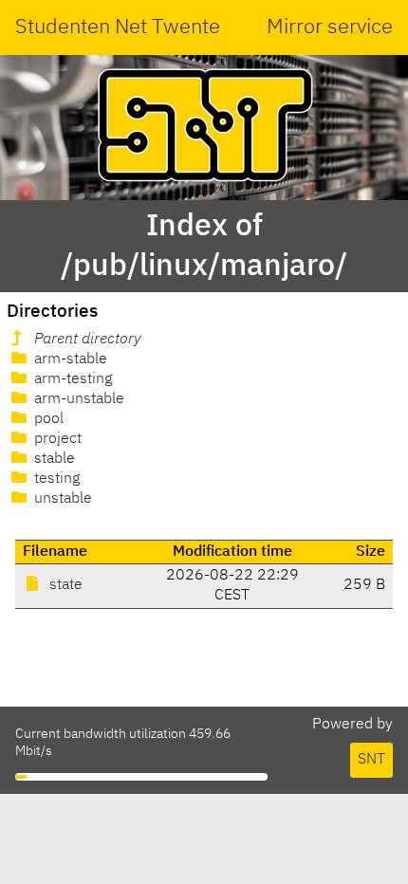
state (64, 585)
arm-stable (68, 359)
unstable (61, 498)
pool (47, 419)
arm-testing (71, 379)
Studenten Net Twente (117, 27)
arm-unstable (77, 399)
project (56, 439)
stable (52, 459)
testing (55, 479)
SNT (371, 759)
